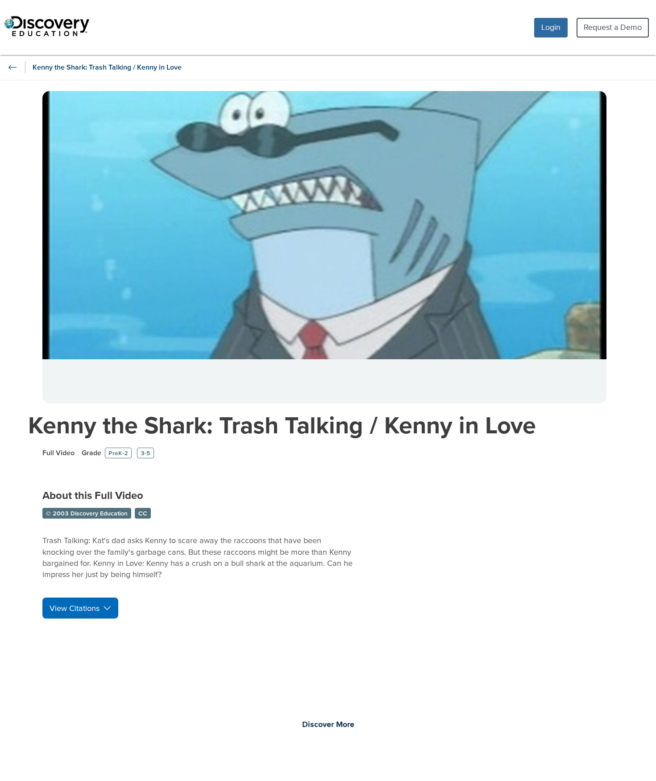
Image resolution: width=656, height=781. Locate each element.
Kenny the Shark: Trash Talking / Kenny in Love (282, 424)
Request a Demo (613, 27)
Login (551, 27)
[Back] (12, 67)
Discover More (328, 725)
